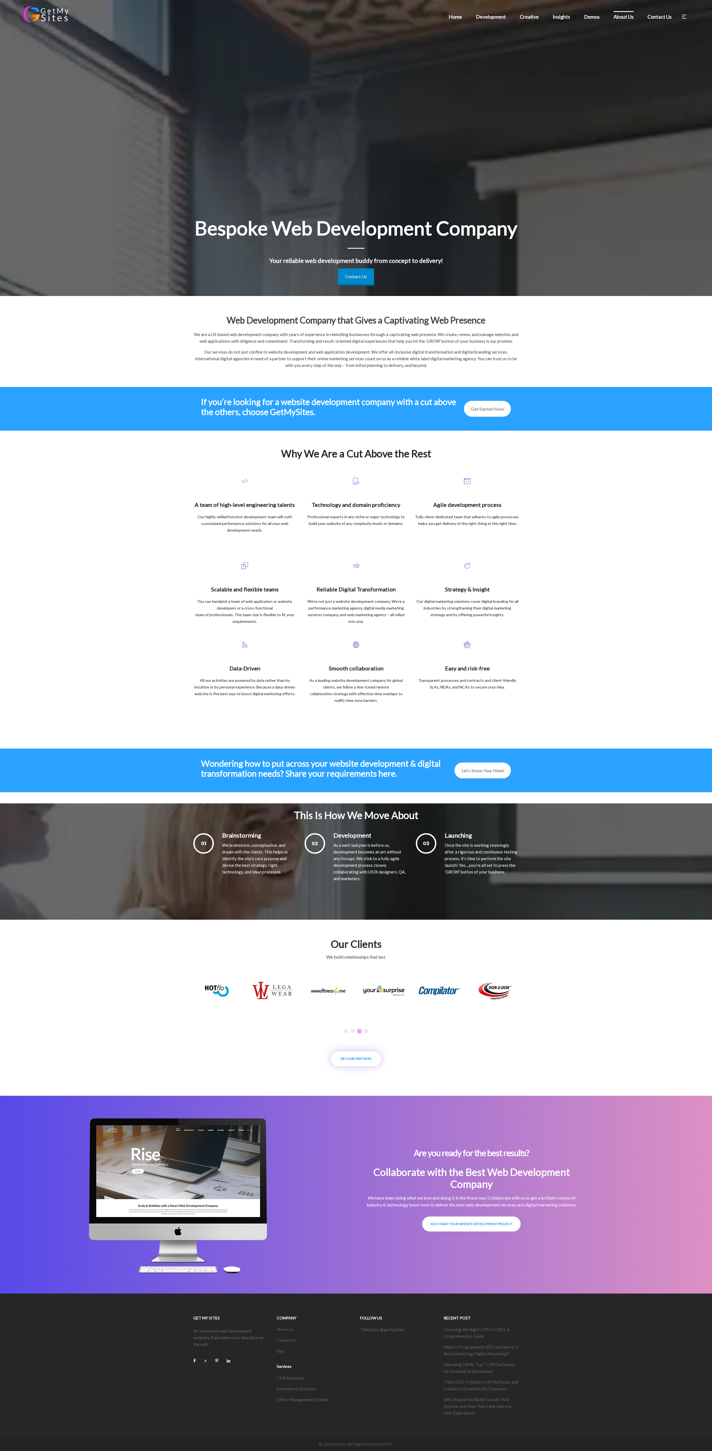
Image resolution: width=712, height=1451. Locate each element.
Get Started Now (487, 408)
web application (330, 351)
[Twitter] (205, 1360)
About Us (285, 1329)
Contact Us (356, 276)
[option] (217, 991)
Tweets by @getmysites (382, 1329)
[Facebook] (194, 1360)
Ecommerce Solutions (296, 1388)
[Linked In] (228, 1360)
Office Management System (302, 1399)
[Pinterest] (216, 1360)
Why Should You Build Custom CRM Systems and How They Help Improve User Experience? (478, 1406)
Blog (281, 1351)
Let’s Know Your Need (483, 770)
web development (245, 334)
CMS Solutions (290, 1377)
